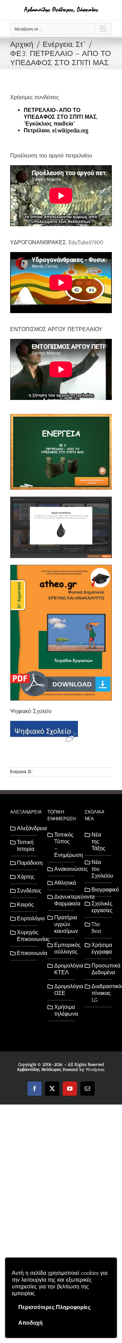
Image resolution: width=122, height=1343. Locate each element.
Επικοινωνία (25, 953)
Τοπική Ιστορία (25, 845)
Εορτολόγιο (25, 918)
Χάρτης (25, 877)
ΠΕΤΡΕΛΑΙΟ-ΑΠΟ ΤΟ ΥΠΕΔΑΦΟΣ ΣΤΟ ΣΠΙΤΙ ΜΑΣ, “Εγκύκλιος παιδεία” (60, 117)
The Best (97, 927)
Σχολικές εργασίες (100, 907)
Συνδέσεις (25, 890)
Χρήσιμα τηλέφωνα (62, 1010)
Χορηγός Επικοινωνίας (25, 935)
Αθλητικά (62, 883)
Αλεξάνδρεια (25, 828)
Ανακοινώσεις (62, 869)
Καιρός (25, 904)
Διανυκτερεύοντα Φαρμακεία (62, 900)
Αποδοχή (30, 1323)
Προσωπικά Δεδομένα (100, 969)
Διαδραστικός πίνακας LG (100, 993)
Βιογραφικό (100, 889)
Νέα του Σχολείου (100, 869)
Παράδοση (25, 863)
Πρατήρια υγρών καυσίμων (62, 924)
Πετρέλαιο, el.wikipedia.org (56, 130)
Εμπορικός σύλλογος (62, 948)
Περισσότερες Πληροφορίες (54, 1307)
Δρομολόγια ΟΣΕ (62, 989)
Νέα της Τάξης (98, 841)
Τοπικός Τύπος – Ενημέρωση (62, 844)
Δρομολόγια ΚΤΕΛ (62, 969)
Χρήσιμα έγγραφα (100, 948)
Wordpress (95, 1069)
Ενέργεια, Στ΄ (21, 771)
